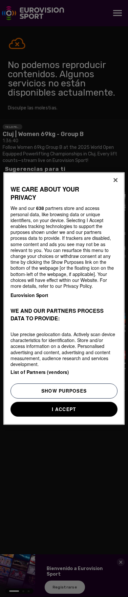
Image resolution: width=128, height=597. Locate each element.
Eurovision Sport (29, 295)
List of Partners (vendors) (40, 372)
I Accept (64, 409)
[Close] (115, 180)
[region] (64, 298)
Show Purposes (64, 390)
